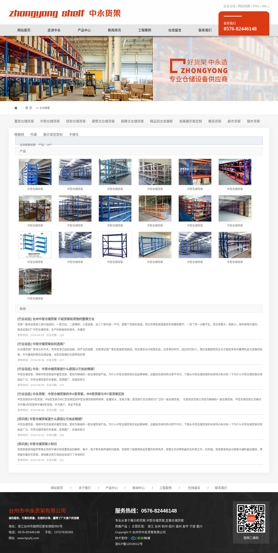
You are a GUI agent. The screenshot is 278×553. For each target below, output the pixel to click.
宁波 (192, 526)
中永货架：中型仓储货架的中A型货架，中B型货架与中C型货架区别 (78, 394)
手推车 (74, 134)
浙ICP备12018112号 (129, 544)
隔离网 (19, 134)
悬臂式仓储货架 (103, 121)
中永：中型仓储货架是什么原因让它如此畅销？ (64, 369)
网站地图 (244, 6)
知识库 (23, 419)
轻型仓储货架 (76, 121)
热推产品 (121, 526)
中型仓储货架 (50, 121)
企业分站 (229, 6)
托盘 (33, 134)
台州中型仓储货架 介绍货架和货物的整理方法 (63, 319)
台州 (158, 526)
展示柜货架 (138, 520)
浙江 (151, 526)
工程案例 (144, 30)
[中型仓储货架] (35, 171)
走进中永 (54, 30)
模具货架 (214, 121)
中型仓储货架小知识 (43, 444)
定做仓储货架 (174, 520)
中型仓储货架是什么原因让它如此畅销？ (57, 419)
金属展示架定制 (190, 121)
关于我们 (85, 488)
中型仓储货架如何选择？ (49, 344)
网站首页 (23, 30)
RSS (256, 6)
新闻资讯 (114, 30)
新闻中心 (138, 488)
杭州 (165, 526)
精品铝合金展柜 (161, 121)
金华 (185, 526)
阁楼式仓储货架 (132, 121)
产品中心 (84, 30)
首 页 (28, 108)
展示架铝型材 (53, 134)
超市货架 (234, 121)
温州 (178, 526)
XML (264, 6)
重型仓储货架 (24, 121)
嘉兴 (199, 526)
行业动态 (24, 319)
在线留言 (174, 30)
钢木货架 (253, 121)
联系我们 (205, 30)
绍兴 (172, 526)
